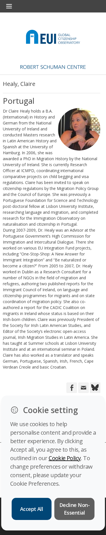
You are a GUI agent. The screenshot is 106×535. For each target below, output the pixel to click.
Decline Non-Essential (74, 509)
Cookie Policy (65, 458)
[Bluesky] (94, 387)
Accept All (31, 509)
